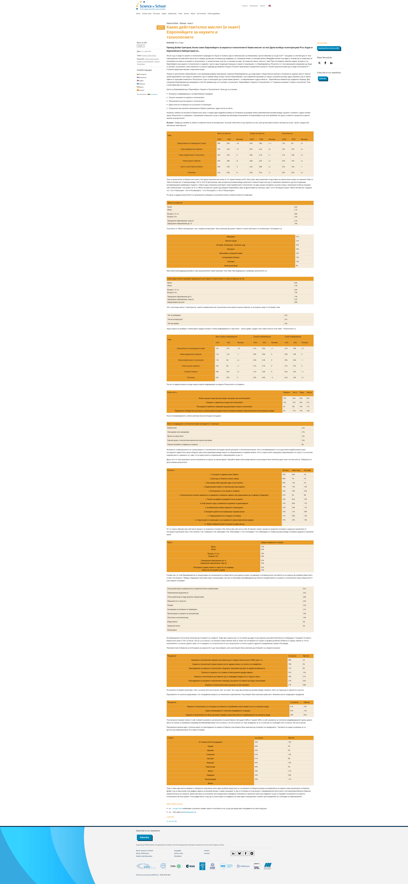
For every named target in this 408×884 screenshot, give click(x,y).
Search (262, 5)
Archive (206, 850)
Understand (172, 13)
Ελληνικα (142, 84)
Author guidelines (214, 13)
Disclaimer (177, 856)
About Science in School (144, 850)
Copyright (177, 850)
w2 (308, 66)
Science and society (149, 55)
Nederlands (143, 77)
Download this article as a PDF (328, 48)
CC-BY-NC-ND (172, 821)
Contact (245, 5)
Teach (180, 13)
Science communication (145, 61)
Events (186, 13)
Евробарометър (189, 812)
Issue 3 (190, 23)
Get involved (201, 13)
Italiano (141, 87)
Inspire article (161, 27)
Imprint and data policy (144, 856)
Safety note (178, 853)
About (193, 13)
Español (141, 90)
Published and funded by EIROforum (147, 875)
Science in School (172, 23)
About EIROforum (142, 853)
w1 (283, 55)
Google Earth (177, 808)
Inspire (164, 13)
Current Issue (147, 13)
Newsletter (254, 5)
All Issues (156, 13)
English (141, 80)
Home (138, 13)
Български (142, 74)
